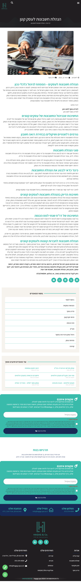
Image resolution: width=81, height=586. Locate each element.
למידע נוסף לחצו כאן (70, 111)
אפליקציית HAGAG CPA (45, 570)
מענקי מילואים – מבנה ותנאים (63, 383)
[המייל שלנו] (51, 510)
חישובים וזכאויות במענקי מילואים (27, 375)
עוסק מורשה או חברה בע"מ (64, 368)
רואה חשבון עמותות (32, 368)
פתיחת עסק (70, 340)
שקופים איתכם (65, 399)
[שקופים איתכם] (76, 399)
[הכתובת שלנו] (25, 510)
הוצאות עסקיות (68, 305)
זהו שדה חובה (73, 420)
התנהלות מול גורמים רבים (51, 137)
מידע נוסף (70, 311)
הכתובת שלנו (14, 508)
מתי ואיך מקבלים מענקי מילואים (62, 375)
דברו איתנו (74, 105)
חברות (51, 561)
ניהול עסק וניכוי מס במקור (64, 334)
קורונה (72, 346)
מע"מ (72, 329)
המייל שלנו (42, 508)
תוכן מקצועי (75, 565)
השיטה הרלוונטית (72, 160)
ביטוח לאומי (70, 300)
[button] (78, 3)
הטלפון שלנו (68, 508)
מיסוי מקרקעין (69, 317)
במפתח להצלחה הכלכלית (23, 236)
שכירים (51, 556)
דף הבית (48, 23)
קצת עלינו (76, 556)
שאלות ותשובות (74, 561)
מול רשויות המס (19, 98)
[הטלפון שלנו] (77, 510)
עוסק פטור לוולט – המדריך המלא (27, 383)
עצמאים (50, 565)
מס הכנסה (70, 323)
